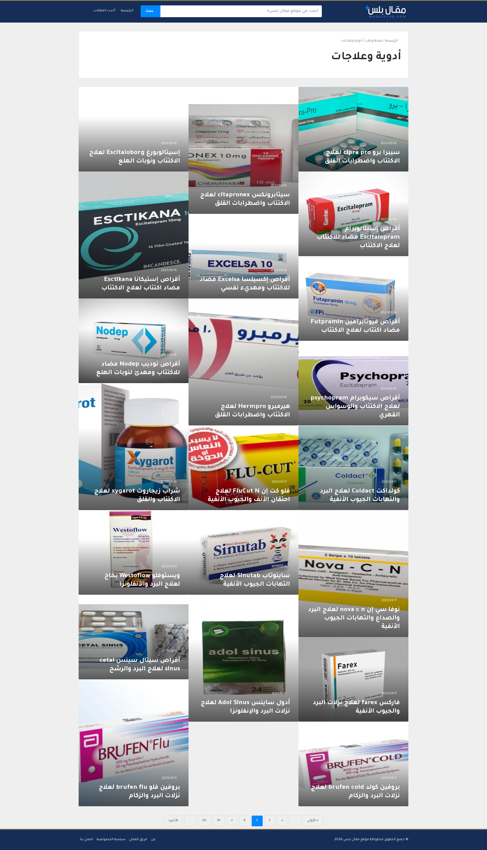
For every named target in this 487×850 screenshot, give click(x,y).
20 (204, 821)
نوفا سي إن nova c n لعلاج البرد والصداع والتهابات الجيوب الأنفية (354, 619)
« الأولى (312, 821)
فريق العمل (138, 840)
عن (153, 840)
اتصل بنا (86, 840)
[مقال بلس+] (385, 11)
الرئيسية (127, 11)
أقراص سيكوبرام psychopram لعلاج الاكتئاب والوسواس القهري (355, 407)
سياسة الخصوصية (111, 840)
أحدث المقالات (104, 11)
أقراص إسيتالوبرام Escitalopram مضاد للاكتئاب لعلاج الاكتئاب (358, 238)
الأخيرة (173, 821)
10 (218, 821)
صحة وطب (373, 41)
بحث (149, 11)
